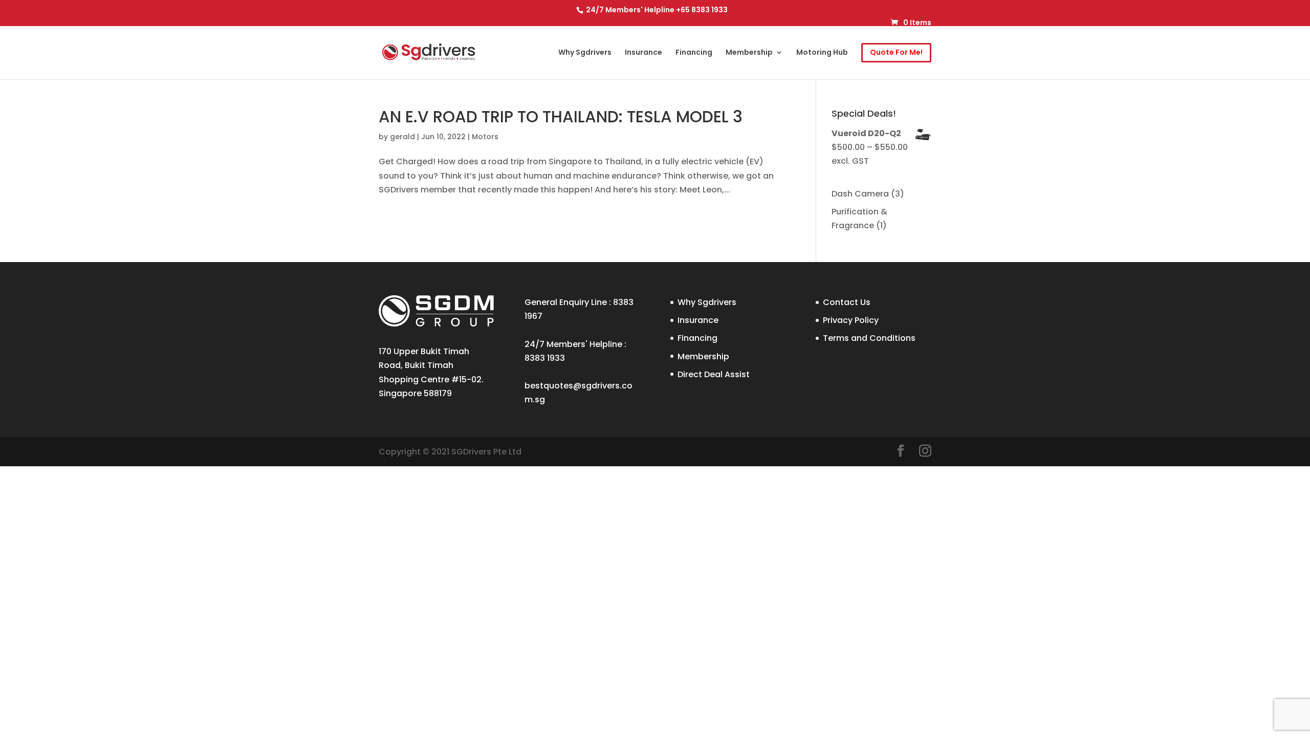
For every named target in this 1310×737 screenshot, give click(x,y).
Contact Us (846, 302)
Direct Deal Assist (714, 374)
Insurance (643, 53)
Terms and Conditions (869, 338)
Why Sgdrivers (585, 53)
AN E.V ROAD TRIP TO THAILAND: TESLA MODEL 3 (561, 116)
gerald (402, 137)
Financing (693, 53)
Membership (749, 53)
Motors (485, 137)
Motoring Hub (822, 53)
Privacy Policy (851, 320)
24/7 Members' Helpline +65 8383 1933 (656, 10)
